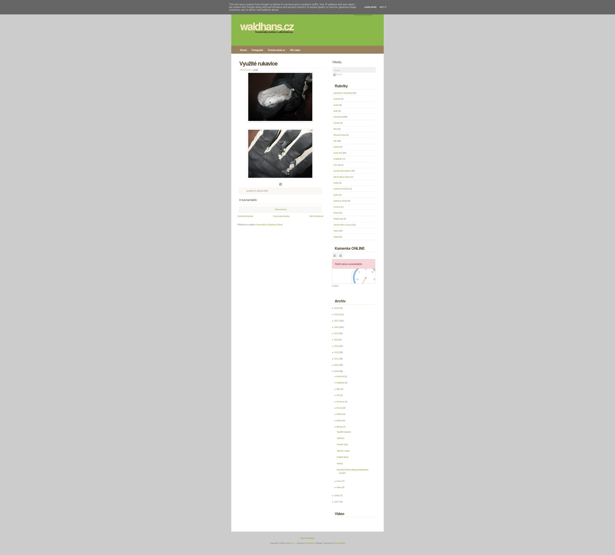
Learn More (370, 7)
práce (336, 195)
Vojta (336, 237)
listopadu (340, 383)
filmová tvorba (340, 135)
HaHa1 (340, 463)
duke (336, 111)
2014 (336, 340)
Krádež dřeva (342, 457)
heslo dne (338, 153)
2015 (336, 333)
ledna (338, 487)
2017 (336, 321)
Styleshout (310, 543)
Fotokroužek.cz (276, 50)
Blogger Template (323, 543)
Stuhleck (340, 438)
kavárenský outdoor (342, 171)
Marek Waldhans (308, 538)
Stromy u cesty (343, 451)
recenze (337, 207)
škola (336, 213)
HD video (295, 50)
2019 (336, 308)
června (339, 408)
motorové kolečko (341, 189)
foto (335, 141)
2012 (336, 352)
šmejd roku (339, 219)
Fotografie (257, 50)
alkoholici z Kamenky (343, 93)
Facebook (338, 117)
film (335, 129)
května (339, 414)
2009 (336, 371)
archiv (336, 105)
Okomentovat (280, 209)
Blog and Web (339, 543)
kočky (336, 183)
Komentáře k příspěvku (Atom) (269, 225)
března (339, 427)
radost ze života (341, 201)
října (338, 389)
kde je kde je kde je (342, 177)
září (338, 395)
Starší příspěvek (316, 216)
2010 (336, 365)
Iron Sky (337, 165)
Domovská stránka (281, 216)
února (339, 481)
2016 (336, 327)
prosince (340, 376)
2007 (336, 502)
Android (337, 99)
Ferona (337, 123)
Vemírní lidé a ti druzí (343, 225)
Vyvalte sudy (342, 444)
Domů (243, 50)
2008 (336, 495)
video (336, 231)
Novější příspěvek (245, 216)
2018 (336, 314)
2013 (336, 346)
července (340, 402)
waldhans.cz (266, 25)
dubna (339, 420)
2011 (336, 359)
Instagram (338, 159)
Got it (383, 7)
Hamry (337, 147)
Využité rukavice (258, 63)
